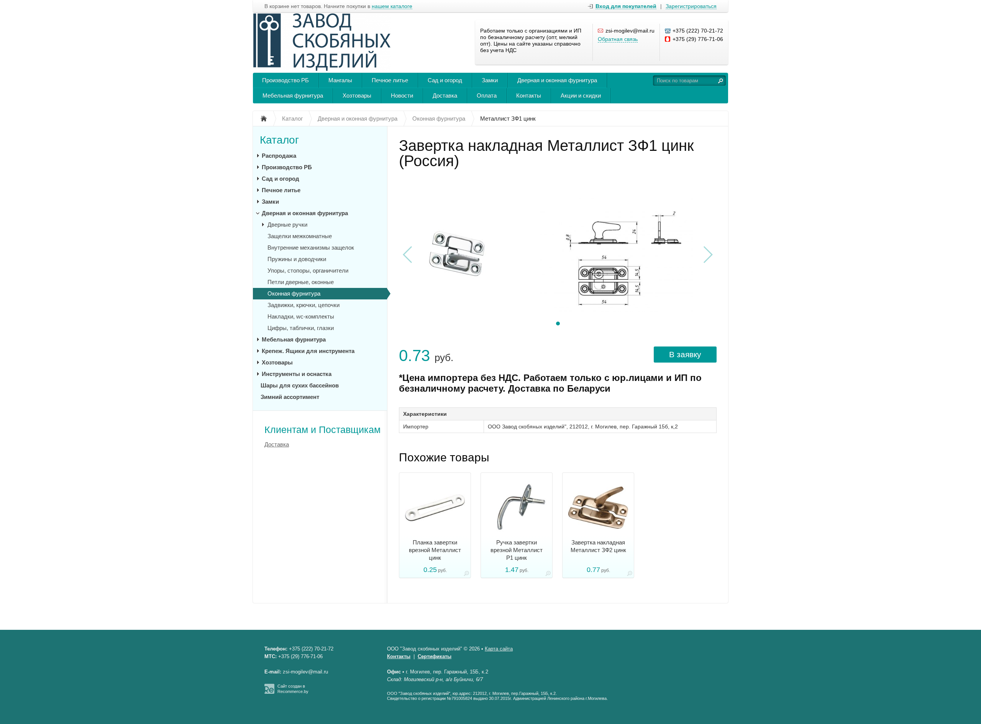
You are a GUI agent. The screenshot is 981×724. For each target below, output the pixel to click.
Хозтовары (357, 95)
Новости (402, 95)
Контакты (528, 95)
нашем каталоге (392, 6)
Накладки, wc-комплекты (300, 316)
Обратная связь (618, 39)
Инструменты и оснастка (296, 374)
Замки (490, 80)
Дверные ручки (287, 224)
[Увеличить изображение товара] (466, 575)
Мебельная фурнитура (292, 95)
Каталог (279, 140)
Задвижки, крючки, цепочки (303, 305)
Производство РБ (285, 80)
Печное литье (390, 80)
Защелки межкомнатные (299, 236)
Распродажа (279, 155)
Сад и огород (445, 80)
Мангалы (340, 80)
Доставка (445, 95)
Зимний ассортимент (290, 397)
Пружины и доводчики (296, 259)
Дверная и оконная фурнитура (557, 80)
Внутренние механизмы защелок (310, 247)
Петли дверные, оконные (300, 282)
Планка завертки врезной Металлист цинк (435, 550)
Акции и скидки (581, 95)
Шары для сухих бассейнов (300, 385)
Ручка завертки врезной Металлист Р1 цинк (516, 550)
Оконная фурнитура (293, 293)
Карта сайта (499, 649)
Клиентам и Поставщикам (322, 429)
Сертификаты (434, 656)
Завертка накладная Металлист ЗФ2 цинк (598, 546)
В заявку (685, 354)
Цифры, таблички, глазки (300, 328)
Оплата (487, 95)
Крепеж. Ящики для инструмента (308, 351)
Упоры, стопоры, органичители (307, 270)
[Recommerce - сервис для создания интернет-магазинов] (269, 692)
